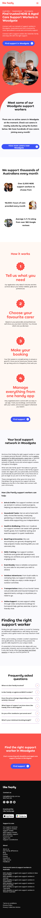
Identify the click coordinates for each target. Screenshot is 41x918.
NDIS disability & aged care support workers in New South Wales (20, 874)
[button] (20, 685)
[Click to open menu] (37, 3)
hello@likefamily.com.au (11, 796)
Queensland (17, 11)
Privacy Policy (7, 905)
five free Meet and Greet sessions (19, 651)
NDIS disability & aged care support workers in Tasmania (18, 887)
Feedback (6, 862)
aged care (27, 458)
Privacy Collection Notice (11, 907)
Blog (4, 853)
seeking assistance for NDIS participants (20, 457)
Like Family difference (10, 851)
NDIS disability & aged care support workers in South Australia (18, 884)
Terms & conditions (10, 903)
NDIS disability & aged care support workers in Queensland (18, 881)
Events (5, 854)
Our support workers (10, 829)
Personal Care (8, 836)
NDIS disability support (10, 834)
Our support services (10, 827)
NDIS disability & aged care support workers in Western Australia (18, 891)
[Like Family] (8, 3)
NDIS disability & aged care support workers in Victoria (18, 877)
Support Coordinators (10, 840)
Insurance (6, 858)
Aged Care (6, 838)
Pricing (5, 856)
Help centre (7, 860)
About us (6, 849)
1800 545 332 (7, 798)
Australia (6, 11)
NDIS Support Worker (10, 832)
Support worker (8, 831)
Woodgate (28, 11)
